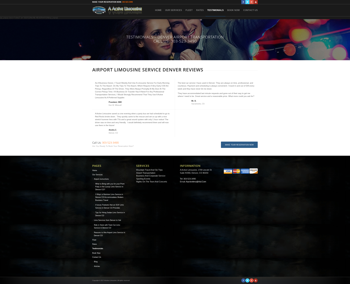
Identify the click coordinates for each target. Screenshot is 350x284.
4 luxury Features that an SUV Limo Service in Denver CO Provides (109, 206)
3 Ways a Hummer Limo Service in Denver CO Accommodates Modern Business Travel (109, 197)
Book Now (96, 253)
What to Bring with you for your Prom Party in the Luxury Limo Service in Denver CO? (110, 187)
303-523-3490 (127, 2)
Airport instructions (101, 179)
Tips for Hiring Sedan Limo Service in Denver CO (110, 213)
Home (94, 170)
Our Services (97, 175)
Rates (94, 244)
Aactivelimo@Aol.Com (196, 181)
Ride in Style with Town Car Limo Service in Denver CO (107, 226)
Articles (97, 266)
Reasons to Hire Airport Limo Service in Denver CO (109, 233)
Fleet (94, 240)
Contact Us (96, 257)
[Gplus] (251, 2)
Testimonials (97, 248)
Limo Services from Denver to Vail (107, 220)
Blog (95, 262)
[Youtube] (256, 2)
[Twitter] (247, 2)
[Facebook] (243, 2)
